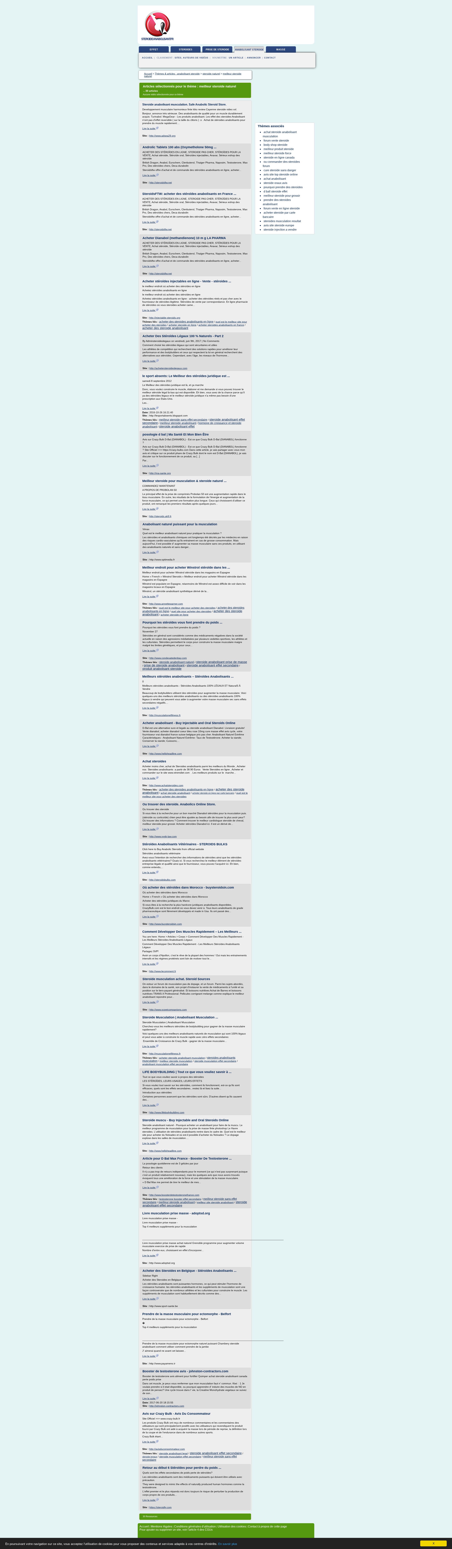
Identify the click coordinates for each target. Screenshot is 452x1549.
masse (281, 49)
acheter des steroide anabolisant (165, 328)
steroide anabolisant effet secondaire (213, 665)
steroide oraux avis (275, 182)
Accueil (147, 58)
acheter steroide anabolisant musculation (182, 1057)
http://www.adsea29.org (162, 135)
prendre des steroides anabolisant (277, 202)
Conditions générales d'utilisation (195, 1526)
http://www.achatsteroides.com (166, 785)
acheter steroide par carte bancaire (279, 214)
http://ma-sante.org (160, 473)
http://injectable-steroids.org (164, 317)
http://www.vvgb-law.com (163, 836)
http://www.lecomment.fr (162, 971)
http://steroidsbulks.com (162, 879)
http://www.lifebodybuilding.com (166, 1112)
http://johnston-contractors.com (166, 1405)
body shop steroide (275, 144)
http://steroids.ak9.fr (160, 516)
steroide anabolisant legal (173, 1453)
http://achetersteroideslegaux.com (168, 368)
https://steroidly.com (160, 1507)
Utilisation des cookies (232, 1526)
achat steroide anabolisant (175, 793)
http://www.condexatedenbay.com (168, 658)
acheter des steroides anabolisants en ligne (186, 321)
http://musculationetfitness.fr (165, 715)
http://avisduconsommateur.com (167, 1449)
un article (236, 58)
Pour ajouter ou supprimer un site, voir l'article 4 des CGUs (176, 1529)
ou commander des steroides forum (281, 163)
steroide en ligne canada (279, 157)
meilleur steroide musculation (176, 1061)
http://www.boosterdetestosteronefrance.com (174, 1195)
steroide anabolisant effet (177, 426)
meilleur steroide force (277, 153)
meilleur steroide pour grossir (282, 195)
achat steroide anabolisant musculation (280, 134)
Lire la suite (149, 128)
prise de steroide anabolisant (164, 665)
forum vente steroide (276, 140)
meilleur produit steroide (279, 149)
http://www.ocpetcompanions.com (168, 1009)
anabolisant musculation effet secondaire (165, 1064)
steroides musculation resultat (282, 221)
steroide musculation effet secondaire (215, 1061)
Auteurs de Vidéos (195, 58)
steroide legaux (149, 1457)
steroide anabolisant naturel (176, 662)
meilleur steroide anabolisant (178, 423)
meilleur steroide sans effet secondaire (183, 419)
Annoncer (254, 58)
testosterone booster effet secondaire (180, 1199)
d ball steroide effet (275, 191)
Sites (178, 58)
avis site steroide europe (279, 225)
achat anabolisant (275, 178)
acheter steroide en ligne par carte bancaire (213, 793)
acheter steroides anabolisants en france (221, 325)
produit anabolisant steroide (162, 669)
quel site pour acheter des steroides (191, 611)
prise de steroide (217, 49)
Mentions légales (161, 1526)
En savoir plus (227, 1544)
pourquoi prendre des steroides (283, 187)
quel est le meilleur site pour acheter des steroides (187, 607)
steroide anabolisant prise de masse (221, 662)
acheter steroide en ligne (182, 325)
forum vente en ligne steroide (282, 208)
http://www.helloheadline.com (165, 753)
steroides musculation (185, 51)
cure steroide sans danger (280, 170)
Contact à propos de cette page (267, 1526)
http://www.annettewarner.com (166, 603)
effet (154, 49)
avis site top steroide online (281, 174)
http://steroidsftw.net (160, 182)
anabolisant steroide (249, 49)
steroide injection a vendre (280, 229)
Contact (270, 58)
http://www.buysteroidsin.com (165, 923)
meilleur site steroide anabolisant (215, 1202)
